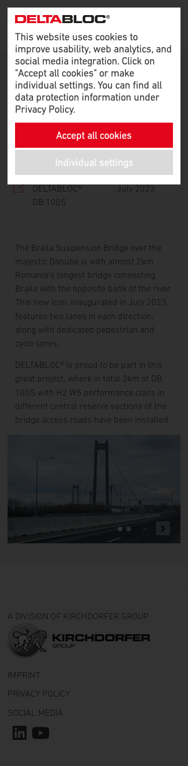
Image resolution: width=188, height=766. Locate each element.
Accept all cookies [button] (94, 135)
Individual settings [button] (94, 162)
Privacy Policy (44, 109)
